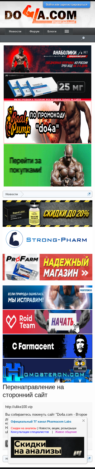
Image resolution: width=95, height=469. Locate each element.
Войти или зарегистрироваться (66, 4)
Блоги (52, 31)
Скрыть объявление (84, 421)
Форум (34, 31)
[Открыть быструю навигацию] (89, 194)
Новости (15, 31)
